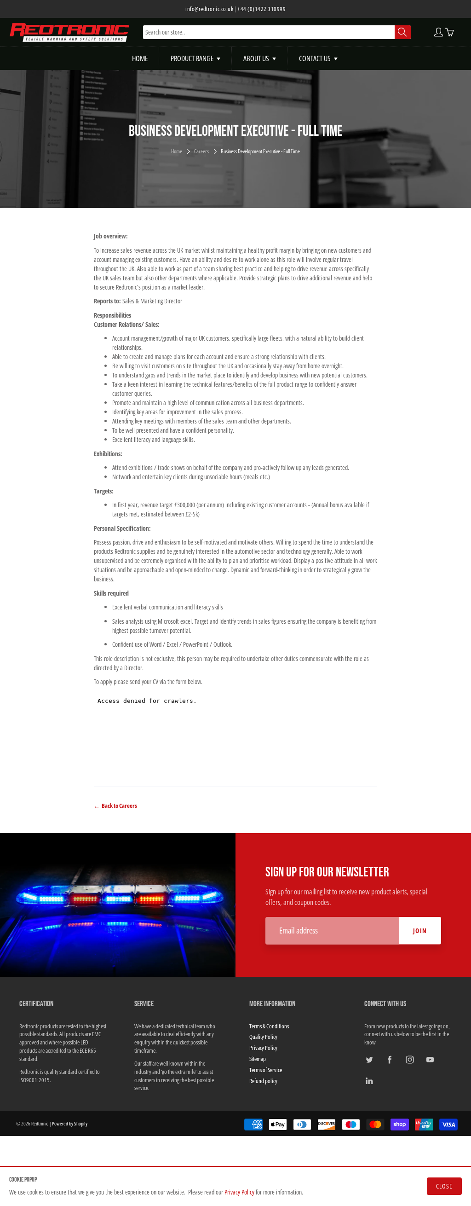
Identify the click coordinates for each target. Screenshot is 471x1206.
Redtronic (39, 1123)
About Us (256, 58)
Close (444, 1186)
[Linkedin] (369, 1081)
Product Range (192, 58)
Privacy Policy (239, 1192)
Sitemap (257, 1059)
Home (140, 58)
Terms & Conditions (269, 1026)
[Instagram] (410, 1059)
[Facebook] (389, 1059)
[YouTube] (430, 1059)
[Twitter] (369, 1059)
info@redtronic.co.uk (209, 9)
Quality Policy (263, 1037)
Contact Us (315, 58)
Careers (201, 151)
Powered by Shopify (69, 1123)
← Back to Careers (115, 805)
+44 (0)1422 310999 (261, 9)
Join (420, 930)
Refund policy (263, 1081)
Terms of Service (265, 1070)
